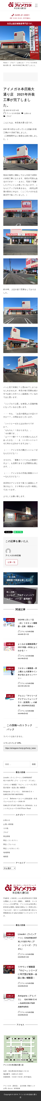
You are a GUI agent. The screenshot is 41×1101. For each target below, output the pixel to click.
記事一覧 (11, 562)
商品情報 (6, 836)
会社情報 (23, 1086)
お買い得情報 (8, 824)
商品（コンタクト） (10, 840)
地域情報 (6, 852)
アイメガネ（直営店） (11, 1086)
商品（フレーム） (10, 844)
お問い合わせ (8, 1088)
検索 (34, 764)
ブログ (8, 116)
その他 (5, 828)
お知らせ (27, 113)
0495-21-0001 (20, 16)
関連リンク (31, 1086)
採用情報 (17, 1088)
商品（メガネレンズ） (11, 848)
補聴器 (5, 856)
